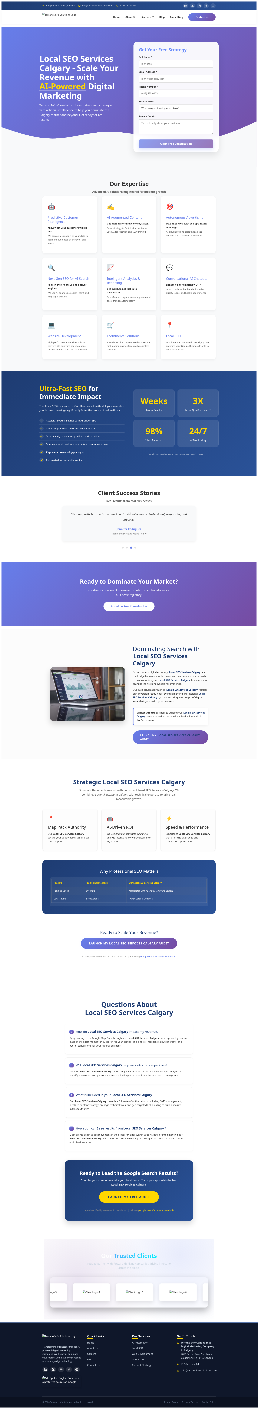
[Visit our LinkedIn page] (185, 5)
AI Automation (140, 1342)
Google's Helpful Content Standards (156, 1210)
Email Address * (148, 71)
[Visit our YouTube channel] (213, 5)
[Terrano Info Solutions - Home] (59, 17)
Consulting (176, 17)
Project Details (147, 116)
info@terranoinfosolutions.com (97, 5)
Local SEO (137, 1348)
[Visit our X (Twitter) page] (192, 5)
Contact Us (201, 17)
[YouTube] (77, 1369)
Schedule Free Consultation (129, 606)
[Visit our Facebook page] (206, 5)
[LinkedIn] (45, 1369)
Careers (91, 1353)
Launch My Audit (170, 737)
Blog (162, 17)
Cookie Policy (209, 1402)
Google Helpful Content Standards (157, 956)
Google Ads (138, 1359)
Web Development (142, 1353)
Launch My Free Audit (129, 1197)
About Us (130, 17)
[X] (53, 1369)
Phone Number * (148, 86)
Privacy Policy (171, 1402)
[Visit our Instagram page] (199, 5)
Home (116, 17)
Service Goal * (147, 101)
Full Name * (145, 56)
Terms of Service (190, 1402)
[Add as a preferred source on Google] (61, 1381)
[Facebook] (69, 1369)
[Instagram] (61, 1369)
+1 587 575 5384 (128, 5)
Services (147, 17)
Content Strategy (141, 1365)
